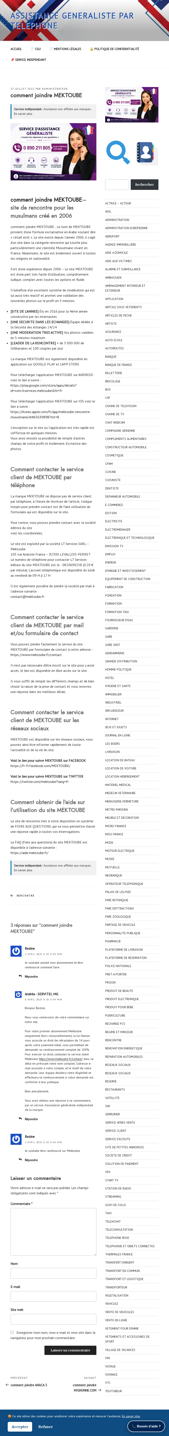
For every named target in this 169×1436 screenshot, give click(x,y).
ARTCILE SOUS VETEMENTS (123, 307)
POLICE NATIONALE (118, 966)
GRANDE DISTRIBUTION (121, 661)
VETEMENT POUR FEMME (122, 1328)
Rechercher (144, 185)
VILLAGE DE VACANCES (120, 1350)
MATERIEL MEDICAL (118, 785)
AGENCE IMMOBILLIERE (120, 244)
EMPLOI (110, 554)
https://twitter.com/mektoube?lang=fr (40, 781)
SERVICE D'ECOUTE (117, 1139)
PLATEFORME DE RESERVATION (126, 958)
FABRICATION (114, 587)
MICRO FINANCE (115, 826)
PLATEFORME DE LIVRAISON (124, 950)
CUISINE (110, 472)
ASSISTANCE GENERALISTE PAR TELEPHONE (72, 20)
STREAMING (113, 1197)
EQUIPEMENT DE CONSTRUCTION (127, 579)
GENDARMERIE (114, 653)
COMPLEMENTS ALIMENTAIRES (126, 439)
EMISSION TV (114, 546)
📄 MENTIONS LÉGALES (65, 49)
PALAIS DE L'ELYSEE (118, 892)
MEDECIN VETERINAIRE (120, 793)
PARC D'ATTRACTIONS (119, 908)
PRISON (110, 982)
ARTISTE (111, 324)
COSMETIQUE (114, 455)
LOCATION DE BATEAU (120, 760)
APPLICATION (114, 299)
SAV (107, 1106)
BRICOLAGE (112, 381)
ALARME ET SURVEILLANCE (123, 269)
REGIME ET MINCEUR (119, 1032)
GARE (108, 637)
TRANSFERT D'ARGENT (119, 1262)
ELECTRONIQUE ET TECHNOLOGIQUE (129, 538)
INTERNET (112, 719)
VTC (107, 1383)
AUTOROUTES (114, 348)
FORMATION (113, 604)
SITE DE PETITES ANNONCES (124, 1147)
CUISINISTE (113, 480)
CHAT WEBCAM (115, 422)
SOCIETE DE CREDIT (118, 1155)
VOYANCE (111, 1375)
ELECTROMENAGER (117, 530)
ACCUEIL (16, 49)
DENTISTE (112, 488)
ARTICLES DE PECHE (118, 315)
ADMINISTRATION (117, 220)
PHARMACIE (113, 941)
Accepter (20, 1427)
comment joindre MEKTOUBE (46, 199)
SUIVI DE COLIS (115, 1205)
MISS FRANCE (114, 834)
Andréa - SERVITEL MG (41, 994)
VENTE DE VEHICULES (119, 1312)
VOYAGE (110, 1366)
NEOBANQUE (113, 875)
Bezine (30, 948)
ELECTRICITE (113, 521)
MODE (109, 843)
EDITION (111, 513)
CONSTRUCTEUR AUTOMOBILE (126, 447)
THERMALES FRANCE (119, 1254)
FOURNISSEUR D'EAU (119, 620)
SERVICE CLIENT (116, 1131)
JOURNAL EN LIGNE (117, 735)
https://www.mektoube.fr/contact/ (61, 1059)
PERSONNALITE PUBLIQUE (122, 933)
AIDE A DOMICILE (116, 253)
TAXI (108, 1213)
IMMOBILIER (113, 694)
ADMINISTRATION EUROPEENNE (126, 228)
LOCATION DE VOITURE (120, 768)
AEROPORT (112, 236)
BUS (108, 389)
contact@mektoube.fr (27, 596)
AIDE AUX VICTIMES (118, 261)
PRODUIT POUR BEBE (119, 1007)
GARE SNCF (112, 645)
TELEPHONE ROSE (117, 1238)
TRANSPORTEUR (116, 1287)
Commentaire (22, 1203)
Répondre (31, 976)
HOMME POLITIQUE (118, 669)
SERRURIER (112, 1114)
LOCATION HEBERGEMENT (122, 776)
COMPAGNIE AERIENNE (120, 431)
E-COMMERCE (114, 505)
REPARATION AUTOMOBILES (124, 1057)
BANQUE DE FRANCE (118, 365)
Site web (17, 1309)
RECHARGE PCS (115, 1024)
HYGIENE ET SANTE (118, 686)
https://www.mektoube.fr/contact (36, 654)
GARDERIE (111, 628)
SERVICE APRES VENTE (120, 1123)
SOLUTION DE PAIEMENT (122, 1164)
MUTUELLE (112, 867)
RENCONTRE (26, 895)
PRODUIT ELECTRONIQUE (122, 999)
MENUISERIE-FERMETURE (122, 801)
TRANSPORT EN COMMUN (122, 1271)
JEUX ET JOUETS (116, 727)
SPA (107, 1172)
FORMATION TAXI (117, 612)
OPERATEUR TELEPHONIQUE (124, 884)
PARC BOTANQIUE (116, 900)
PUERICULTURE (115, 1015)
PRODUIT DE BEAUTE (119, 991)
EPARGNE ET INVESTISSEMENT (125, 571)
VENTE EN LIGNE (116, 1320)
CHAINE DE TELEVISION (120, 406)
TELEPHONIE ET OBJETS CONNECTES (130, 1246)
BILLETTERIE (113, 373)
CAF (107, 398)
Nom (14, 1263)
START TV (111, 1180)
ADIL (108, 211)
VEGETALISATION (116, 1295)
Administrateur (55, 88)
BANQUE (110, 357)
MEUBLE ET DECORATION (122, 818)
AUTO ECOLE (113, 340)
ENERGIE (110, 562)
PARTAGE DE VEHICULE (120, 925)
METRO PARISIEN (116, 810)
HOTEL (109, 678)
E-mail (15, 1286)
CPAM (109, 464)
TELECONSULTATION (119, 1230)
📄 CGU (35, 49)
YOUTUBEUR (113, 1391)
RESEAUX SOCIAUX (118, 1065)
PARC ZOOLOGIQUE (118, 917)
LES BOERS (112, 744)
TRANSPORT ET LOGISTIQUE (124, 1279)
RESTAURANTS (115, 1089)
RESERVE (111, 1081)
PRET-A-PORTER (116, 974)
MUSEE (109, 859)
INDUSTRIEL (113, 702)
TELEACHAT (113, 1221)
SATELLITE (112, 1098)
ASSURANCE (113, 332)
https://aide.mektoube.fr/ (29, 852)
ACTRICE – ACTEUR (118, 203)
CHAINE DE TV (114, 414)
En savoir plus (23, 114)
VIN (107, 1358)
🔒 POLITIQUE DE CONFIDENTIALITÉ (114, 49)
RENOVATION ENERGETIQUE (123, 1048)
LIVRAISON (112, 752)
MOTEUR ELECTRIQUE (119, 851)
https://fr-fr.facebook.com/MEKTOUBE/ (40, 765)
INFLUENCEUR (114, 711)
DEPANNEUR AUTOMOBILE (122, 496)
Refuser (45, 1427)
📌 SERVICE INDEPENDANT (28, 60)
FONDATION (113, 595)
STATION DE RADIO (118, 1188)
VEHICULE (111, 1304)
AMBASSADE (113, 278)
